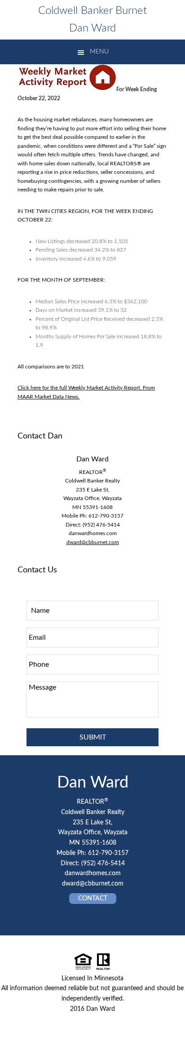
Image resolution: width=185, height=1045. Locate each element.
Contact (92, 898)
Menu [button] (99, 52)
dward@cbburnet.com (92, 542)
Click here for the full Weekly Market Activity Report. (79, 387)
